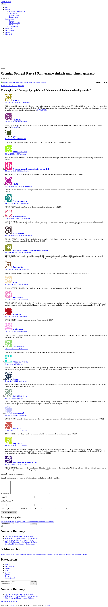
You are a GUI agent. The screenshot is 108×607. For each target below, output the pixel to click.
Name (3, 497)
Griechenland (23, 554)
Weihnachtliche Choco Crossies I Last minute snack (22, 538)
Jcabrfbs (16, 101)
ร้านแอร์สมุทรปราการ (21, 396)
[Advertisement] (54, 51)
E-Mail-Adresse (7, 501)
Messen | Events (14, 23)
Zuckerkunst (13, 17)
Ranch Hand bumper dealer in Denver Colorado (30, 250)
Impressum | (5, 601)
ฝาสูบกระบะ (17, 443)
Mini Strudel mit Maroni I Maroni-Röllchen (19, 540)
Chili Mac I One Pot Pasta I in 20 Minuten (19, 536)
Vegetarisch (78, 554)
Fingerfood (12, 554)
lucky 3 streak (18, 297)
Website (3, 505)
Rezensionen (9, 19)
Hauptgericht (35, 554)
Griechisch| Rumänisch (17, 11)
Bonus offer (15, 127)
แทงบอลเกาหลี (18, 413)
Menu (3, 4)
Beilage (3, 554)
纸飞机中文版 (42, 110)
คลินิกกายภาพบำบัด (20, 362)
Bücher (11, 21)
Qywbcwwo (17, 120)
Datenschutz (13, 601)
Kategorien (8, 28)
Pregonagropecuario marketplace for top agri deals (31, 169)
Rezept (44, 554)
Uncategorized (10, 578)
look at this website (19, 216)
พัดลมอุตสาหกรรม (20, 152)
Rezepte (7, 9)
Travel (7, 576)
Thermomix (13, 13)
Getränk (17, 554)
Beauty (7, 564)
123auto (16, 379)
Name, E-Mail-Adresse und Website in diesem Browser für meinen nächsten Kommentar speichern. (36, 509)
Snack (60, 554)
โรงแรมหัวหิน (18, 267)
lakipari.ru (17, 428)
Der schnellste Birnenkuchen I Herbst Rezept (20, 544)
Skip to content (6, 2)
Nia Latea (21, 86)
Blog (6, 7)
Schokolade (55, 554)
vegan (73, 554)
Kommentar (5, 493)
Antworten (26, 102)
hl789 (15, 283)
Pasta (40, 554)
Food (7, 570)
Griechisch (29, 554)
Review (7, 574)
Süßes (63, 554)
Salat (47, 554)
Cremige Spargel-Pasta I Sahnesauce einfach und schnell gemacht (27, 522)
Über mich (8, 34)
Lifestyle (8, 572)
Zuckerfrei (84, 554)
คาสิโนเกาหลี (18, 329)
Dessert (7, 554)
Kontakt (7, 32)
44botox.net (17, 314)
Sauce (50, 554)
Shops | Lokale (14, 25)
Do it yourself (9, 566)
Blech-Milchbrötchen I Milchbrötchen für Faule (21, 542)
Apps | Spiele (13, 26)
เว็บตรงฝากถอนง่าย (20, 201)
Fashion (7, 568)
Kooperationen (10, 30)
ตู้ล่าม (15, 136)
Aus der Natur (14, 15)
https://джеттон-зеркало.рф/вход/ (25, 462)
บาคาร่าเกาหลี (18, 347)
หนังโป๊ (15, 184)
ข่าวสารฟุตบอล (18, 233)
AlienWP (47, 605)
